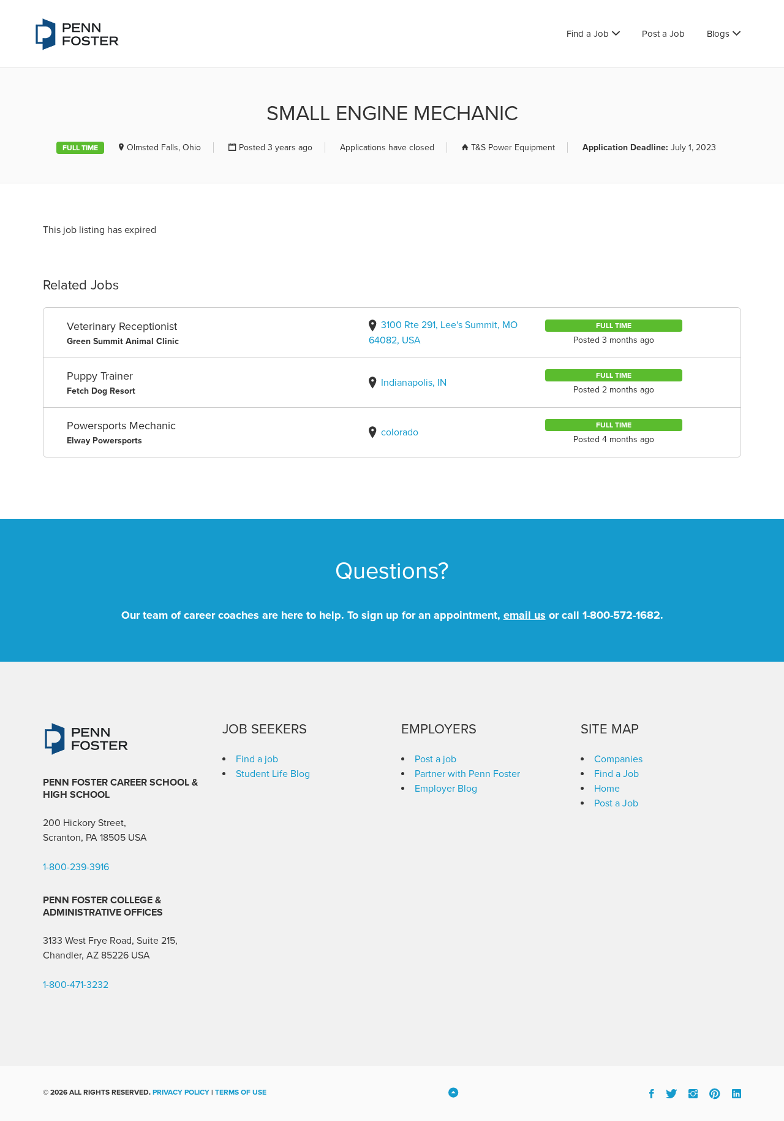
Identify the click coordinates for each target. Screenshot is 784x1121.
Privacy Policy (181, 1092)
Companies (618, 759)
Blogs (718, 33)
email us (524, 615)
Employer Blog (446, 788)
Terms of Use (240, 1092)
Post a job (435, 759)
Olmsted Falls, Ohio (164, 147)
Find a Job (588, 33)
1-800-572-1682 (621, 615)
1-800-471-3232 (75, 985)
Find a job (257, 759)
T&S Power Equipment (513, 147)
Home (607, 788)
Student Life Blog (273, 774)
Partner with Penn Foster (467, 774)
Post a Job (663, 33)
